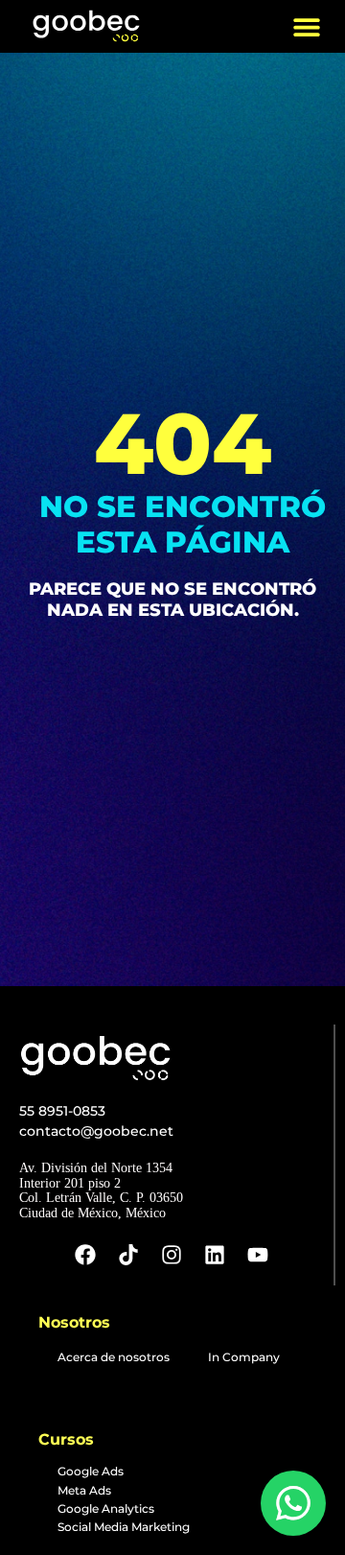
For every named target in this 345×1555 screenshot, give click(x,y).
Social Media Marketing (124, 1527)
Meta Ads (84, 1490)
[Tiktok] (128, 1255)
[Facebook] (85, 1255)
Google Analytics (106, 1508)
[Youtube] (258, 1255)
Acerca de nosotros (114, 1357)
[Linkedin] (215, 1255)
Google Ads (91, 1471)
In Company (244, 1357)
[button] (306, 26)
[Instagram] (171, 1255)
